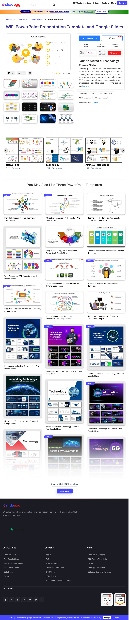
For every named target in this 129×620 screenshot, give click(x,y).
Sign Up (122, 3)
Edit (117, 37)
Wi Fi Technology (106, 93)
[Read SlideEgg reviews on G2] (107, 599)
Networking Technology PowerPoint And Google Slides (21, 422)
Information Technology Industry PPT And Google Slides (105, 430)
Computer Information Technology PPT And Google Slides (106, 374)
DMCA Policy (51, 572)
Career (90, 563)
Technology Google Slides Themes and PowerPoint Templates (104, 317)
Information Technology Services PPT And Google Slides (21, 367)
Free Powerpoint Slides (13, 563)
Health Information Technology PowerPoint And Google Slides (63, 427)
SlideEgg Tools (10, 555)
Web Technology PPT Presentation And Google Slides (20, 277)
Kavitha (115, 46)
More (113, 3)
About (48, 555)
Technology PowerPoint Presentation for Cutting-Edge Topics (62, 284)
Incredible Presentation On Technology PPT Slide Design (22, 219)
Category (7, 576)
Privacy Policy (51, 563)
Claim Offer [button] (101, 12)
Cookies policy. (96, 618)
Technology (83, 93)
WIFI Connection (85, 98)
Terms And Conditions (55, 568)
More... (96, 102)
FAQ (47, 559)
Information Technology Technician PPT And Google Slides (64, 372)
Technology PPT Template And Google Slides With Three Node (104, 219)
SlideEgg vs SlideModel (97, 559)
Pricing (96, 3)
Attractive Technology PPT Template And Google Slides (63, 219)
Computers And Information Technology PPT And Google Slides (22, 477)
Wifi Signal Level (85, 103)
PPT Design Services (82, 3)
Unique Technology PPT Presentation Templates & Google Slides (61, 252)
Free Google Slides (11, 559)
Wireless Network (101, 98)
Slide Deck (8, 572)
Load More (64, 491)
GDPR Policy (51, 576)
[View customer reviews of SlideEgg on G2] (120, 599)
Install (115, 53)
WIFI (93, 93)
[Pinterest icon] (30, 73)
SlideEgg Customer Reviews (99, 572)
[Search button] (54, 5)
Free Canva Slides (11, 568)
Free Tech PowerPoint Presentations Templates (103, 284)
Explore (105, 3)
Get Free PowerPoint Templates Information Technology (106, 252)
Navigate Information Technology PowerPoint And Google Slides (60, 317)
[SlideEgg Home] (64, 505)
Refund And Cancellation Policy (58, 580)
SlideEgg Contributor (96, 568)
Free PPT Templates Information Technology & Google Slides (22, 310)
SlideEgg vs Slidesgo (96, 555)
